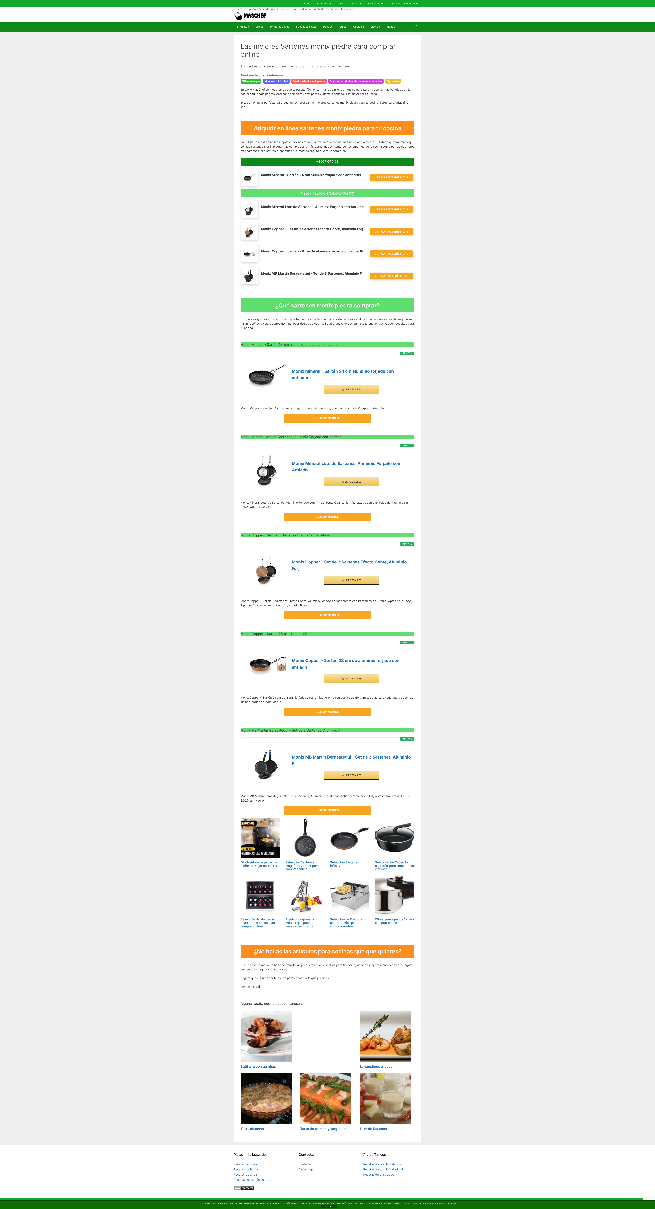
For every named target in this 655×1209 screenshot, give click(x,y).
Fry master (393, 81)
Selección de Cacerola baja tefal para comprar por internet (394, 866)
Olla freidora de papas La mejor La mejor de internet (260, 864)
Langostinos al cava (376, 1066)
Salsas (259, 26)
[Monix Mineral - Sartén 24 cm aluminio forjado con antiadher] (266, 375)
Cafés (342, 26)
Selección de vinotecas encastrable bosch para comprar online (258, 923)
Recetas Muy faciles (350, 3)
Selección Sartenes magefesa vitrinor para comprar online (302, 866)
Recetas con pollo (246, 1164)
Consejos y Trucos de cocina (318, 3)
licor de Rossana (373, 1129)
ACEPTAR (329, 1207)
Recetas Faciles (376, 3)
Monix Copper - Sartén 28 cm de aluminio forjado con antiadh (345, 663)
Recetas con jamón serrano (252, 1179)
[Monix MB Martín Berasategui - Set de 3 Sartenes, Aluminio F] (266, 764)
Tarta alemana (252, 1129)
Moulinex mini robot (276, 81)
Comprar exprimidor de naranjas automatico (356, 81)
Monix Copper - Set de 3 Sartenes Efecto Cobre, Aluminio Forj (349, 565)
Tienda (391, 26)
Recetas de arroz (245, 1174)
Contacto (305, 1164)
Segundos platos (306, 26)
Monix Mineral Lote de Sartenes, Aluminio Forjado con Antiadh (346, 467)
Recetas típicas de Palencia (382, 1164)
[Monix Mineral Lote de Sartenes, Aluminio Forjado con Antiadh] (266, 471)
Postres (328, 26)
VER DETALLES (352, 389)
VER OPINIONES (327, 418)
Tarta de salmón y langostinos (325, 1129)
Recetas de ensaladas (378, 1174)
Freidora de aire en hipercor (309, 81)
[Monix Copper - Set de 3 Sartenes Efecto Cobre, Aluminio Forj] (266, 569)
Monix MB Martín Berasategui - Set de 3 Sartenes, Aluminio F (351, 760)
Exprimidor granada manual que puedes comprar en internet (300, 923)
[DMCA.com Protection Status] (244, 1189)
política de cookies (408, 1203)
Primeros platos (279, 26)
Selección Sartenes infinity (344, 864)
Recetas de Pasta (246, 1169)
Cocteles (358, 26)
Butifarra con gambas (258, 1066)
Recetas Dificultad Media (405, 3)
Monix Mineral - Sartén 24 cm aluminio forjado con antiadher (343, 374)
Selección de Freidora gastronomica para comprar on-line (346, 923)
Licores (375, 26)
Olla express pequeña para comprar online (394, 921)
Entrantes (243, 26)
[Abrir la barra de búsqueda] (416, 27)
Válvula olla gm (251, 81)
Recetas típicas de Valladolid (383, 1169)
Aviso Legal (306, 1169)
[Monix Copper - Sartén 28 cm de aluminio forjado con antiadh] (266, 663)
